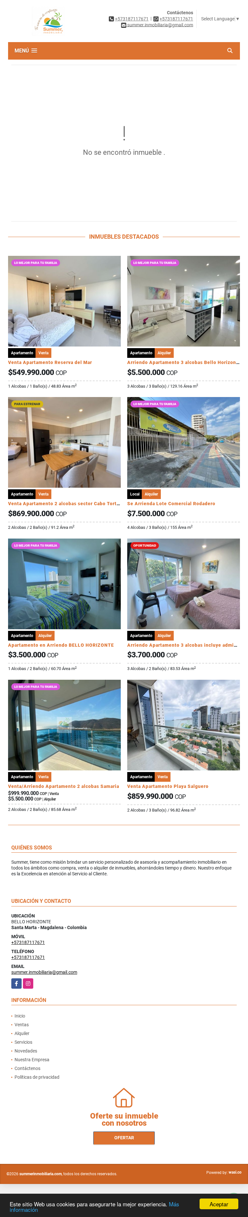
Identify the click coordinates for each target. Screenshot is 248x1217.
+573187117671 (132, 18)
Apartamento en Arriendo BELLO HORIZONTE (61, 645)
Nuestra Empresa (32, 1059)
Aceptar (219, 1204)
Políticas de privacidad (37, 1077)
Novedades (26, 1050)
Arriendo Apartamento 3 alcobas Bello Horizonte (184, 362)
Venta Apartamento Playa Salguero (168, 786)
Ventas (22, 1024)
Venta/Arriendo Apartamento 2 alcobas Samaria (63, 786)
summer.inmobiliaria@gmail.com (44, 972)
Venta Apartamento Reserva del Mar (50, 362)
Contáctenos (27, 1068)
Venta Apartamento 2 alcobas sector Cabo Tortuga (66, 503)
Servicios (23, 1042)
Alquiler (22, 1033)
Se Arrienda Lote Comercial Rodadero (171, 503)
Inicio (20, 1015)
